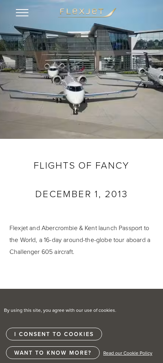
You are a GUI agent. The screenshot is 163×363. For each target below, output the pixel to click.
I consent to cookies (54, 334)
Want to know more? (52, 353)
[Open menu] (22, 13)
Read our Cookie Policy (127, 353)
